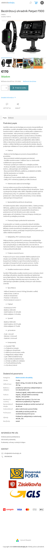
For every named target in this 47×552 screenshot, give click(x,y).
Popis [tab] (5, 118)
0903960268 (8, 456)
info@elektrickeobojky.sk (12, 453)
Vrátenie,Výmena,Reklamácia (10, 437)
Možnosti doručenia (29, 81)
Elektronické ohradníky (24, 378)
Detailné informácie (7, 98)
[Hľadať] (30, 3)
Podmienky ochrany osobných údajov (13, 442)
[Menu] (42, 3)
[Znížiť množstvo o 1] (9, 89)
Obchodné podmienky (8, 440)
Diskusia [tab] (11, 118)
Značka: (6, 17)
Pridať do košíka (20, 88)
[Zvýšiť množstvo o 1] (9, 86)
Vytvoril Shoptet (25, 540)
